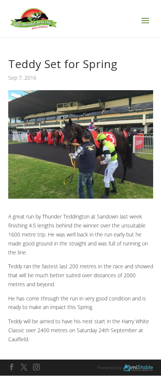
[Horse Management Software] (138, 367)
